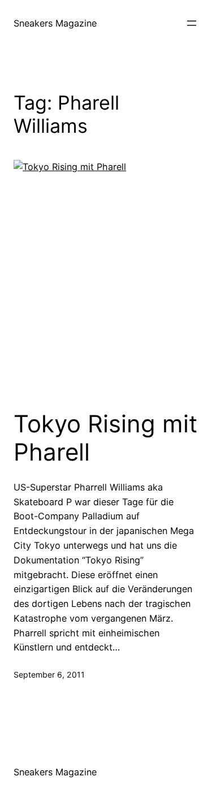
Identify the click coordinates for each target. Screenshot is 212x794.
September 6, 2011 (49, 674)
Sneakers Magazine (55, 23)
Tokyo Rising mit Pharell (105, 438)
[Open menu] (191, 23)
